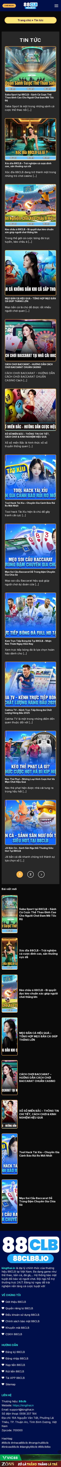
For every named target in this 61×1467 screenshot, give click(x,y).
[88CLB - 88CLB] (30, 5)
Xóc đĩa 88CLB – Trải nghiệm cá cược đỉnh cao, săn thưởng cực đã (38, 954)
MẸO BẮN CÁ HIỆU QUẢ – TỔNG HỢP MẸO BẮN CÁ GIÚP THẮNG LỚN (38, 1036)
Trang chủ (24, 20)
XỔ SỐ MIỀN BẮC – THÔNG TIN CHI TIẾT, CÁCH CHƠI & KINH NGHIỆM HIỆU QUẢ (39, 1114)
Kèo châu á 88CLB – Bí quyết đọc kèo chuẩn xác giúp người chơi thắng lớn (38, 993)
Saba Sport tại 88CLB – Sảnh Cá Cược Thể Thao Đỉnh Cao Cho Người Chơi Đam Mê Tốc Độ (37, 914)
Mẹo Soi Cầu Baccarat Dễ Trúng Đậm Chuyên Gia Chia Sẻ (37, 1202)
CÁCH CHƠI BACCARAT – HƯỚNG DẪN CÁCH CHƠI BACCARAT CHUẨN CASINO (37, 1078)
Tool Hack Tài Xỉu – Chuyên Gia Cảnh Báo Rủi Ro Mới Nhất (39, 1154)
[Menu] (56, 5)
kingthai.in (8, 1268)
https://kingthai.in (23, 1405)
